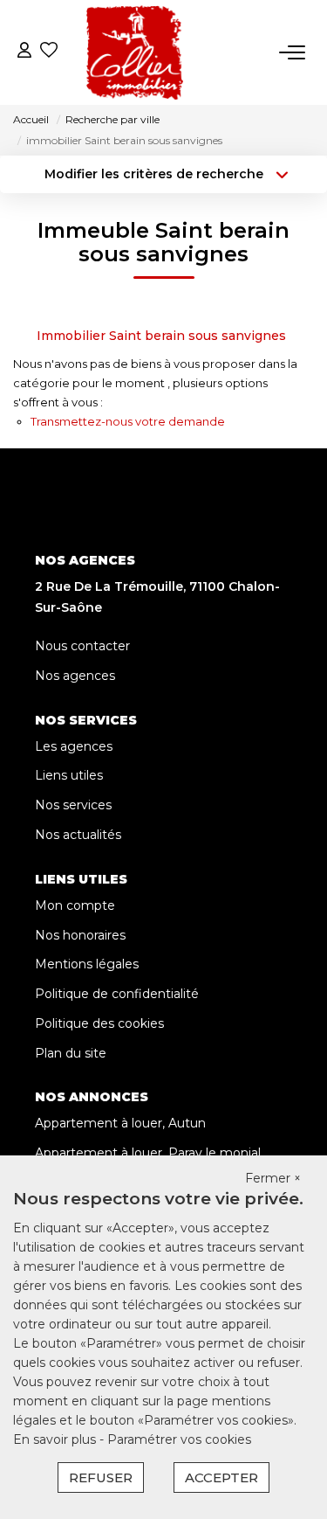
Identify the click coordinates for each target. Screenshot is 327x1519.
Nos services (73, 805)
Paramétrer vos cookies (179, 1439)
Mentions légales (87, 964)
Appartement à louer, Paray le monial (148, 1153)
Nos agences (75, 675)
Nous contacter (82, 646)
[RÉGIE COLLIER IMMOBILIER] (134, 52)
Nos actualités (78, 835)
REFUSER (101, 1477)
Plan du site (70, 1053)
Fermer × (273, 1178)
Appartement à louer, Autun (120, 1123)
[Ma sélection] (49, 52)
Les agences (73, 746)
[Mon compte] (24, 52)
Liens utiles (69, 775)
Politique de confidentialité (117, 994)
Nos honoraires (80, 935)
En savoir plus (56, 1439)
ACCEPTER (221, 1477)
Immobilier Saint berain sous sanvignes (161, 335)
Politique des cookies (99, 1023)
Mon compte (75, 905)
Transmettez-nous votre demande (128, 421)
